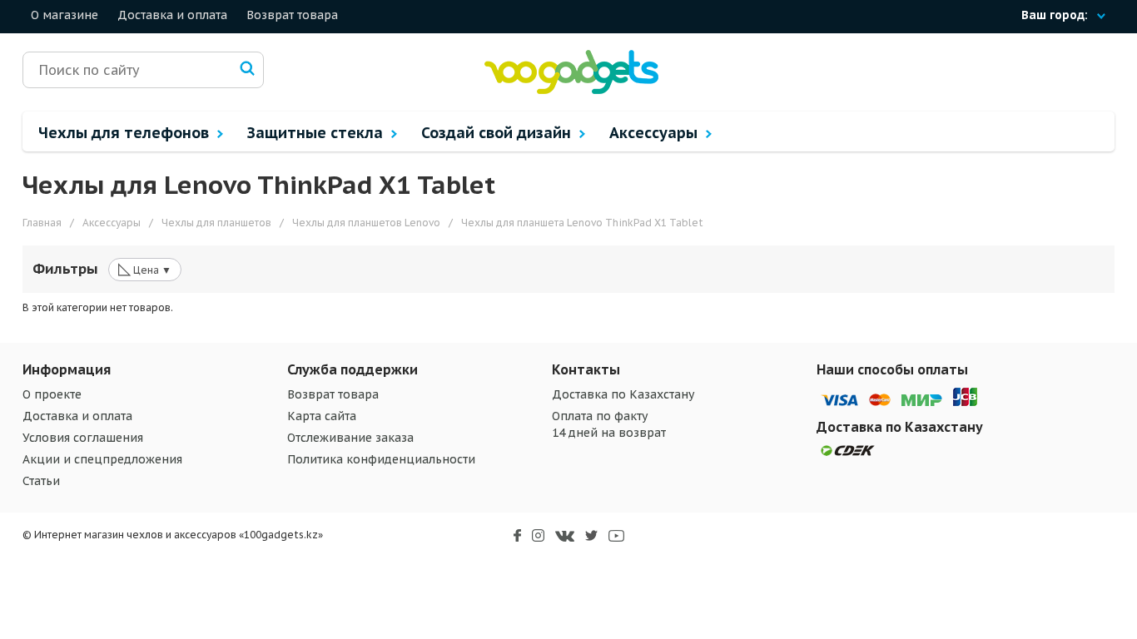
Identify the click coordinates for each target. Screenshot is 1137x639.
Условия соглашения (82, 437)
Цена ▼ (144, 269)
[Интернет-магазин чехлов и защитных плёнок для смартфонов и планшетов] (571, 90)
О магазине (64, 14)
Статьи (41, 480)
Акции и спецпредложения (102, 459)
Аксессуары (655, 132)
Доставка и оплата (172, 14)
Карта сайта (321, 416)
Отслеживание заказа (350, 437)
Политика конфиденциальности (381, 459)
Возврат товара (292, 14)
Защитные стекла (317, 132)
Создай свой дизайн (498, 132)
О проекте (52, 394)
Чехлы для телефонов (125, 132)
